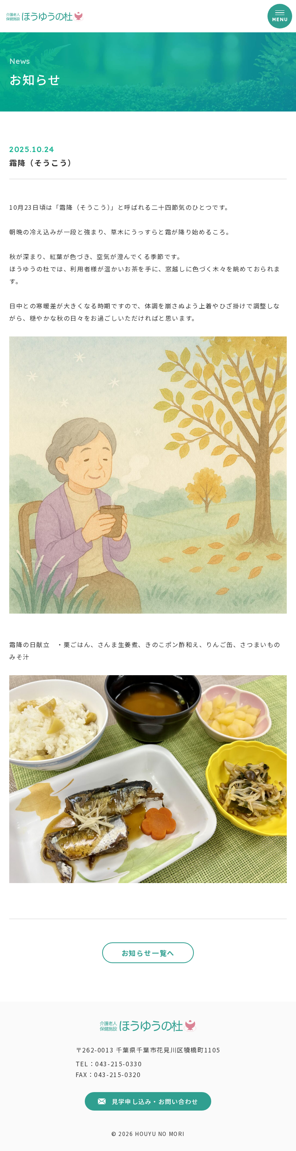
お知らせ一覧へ (148, 953)
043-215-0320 (117, 1074)
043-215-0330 (118, 1063)
